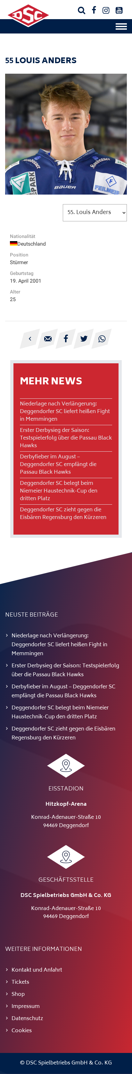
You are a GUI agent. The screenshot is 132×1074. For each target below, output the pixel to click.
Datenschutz (27, 1018)
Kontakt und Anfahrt (37, 970)
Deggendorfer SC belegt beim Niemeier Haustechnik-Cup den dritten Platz (58, 491)
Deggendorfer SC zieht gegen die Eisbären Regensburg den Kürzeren (63, 514)
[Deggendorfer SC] (28, 25)
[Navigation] (121, 28)
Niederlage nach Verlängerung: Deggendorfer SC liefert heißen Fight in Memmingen (65, 412)
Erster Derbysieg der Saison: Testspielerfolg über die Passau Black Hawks (66, 438)
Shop (18, 994)
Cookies (22, 1030)
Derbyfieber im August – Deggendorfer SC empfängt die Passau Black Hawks (58, 465)
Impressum (26, 1006)
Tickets (20, 982)
